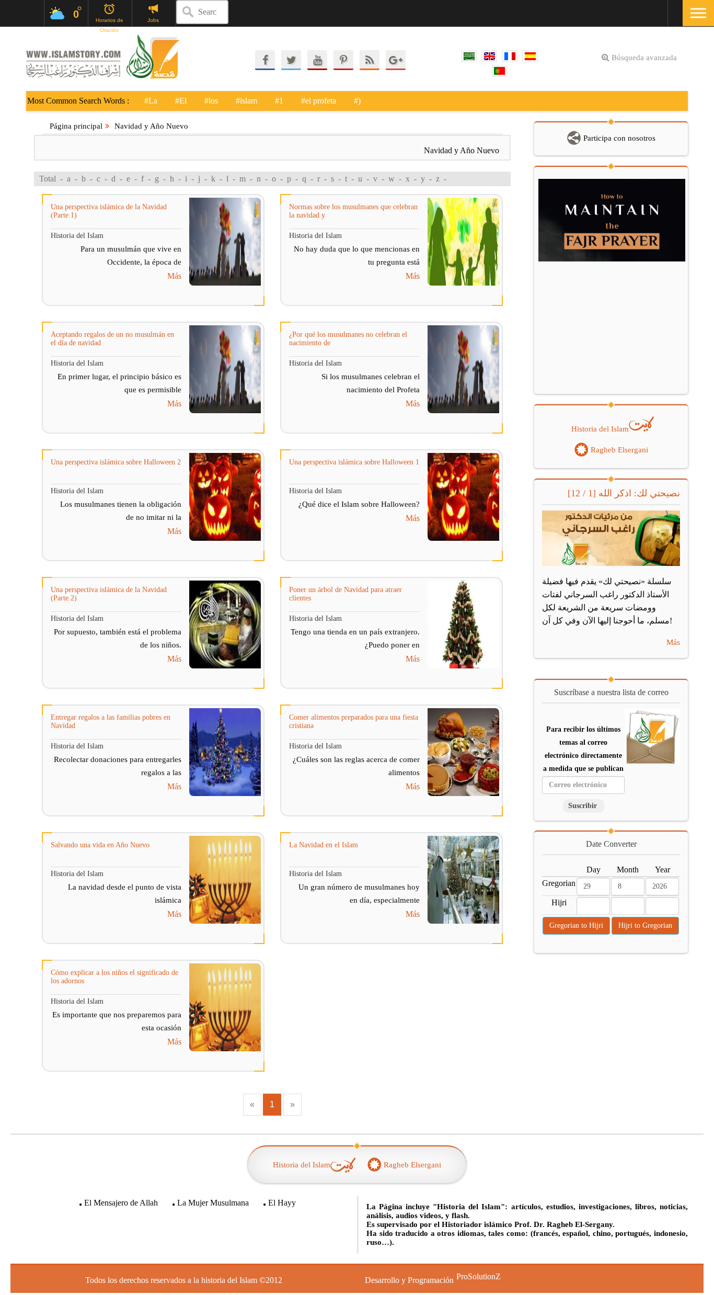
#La (150, 100)
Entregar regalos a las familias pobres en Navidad (110, 721)
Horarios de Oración (109, 20)
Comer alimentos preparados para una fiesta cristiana (353, 721)
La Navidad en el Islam (323, 845)
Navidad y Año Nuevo (151, 126)
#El (181, 100)
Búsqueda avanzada (644, 57)
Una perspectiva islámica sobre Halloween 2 (116, 462)
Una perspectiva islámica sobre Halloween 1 (354, 462)
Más (174, 275)
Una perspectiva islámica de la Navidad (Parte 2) (109, 594)
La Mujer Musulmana (213, 1202)
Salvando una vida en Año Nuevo (100, 845)
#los (211, 100)
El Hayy (282, 1202)
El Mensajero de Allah (121, 1202)
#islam (246, 100)
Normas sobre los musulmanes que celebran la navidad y (353, 211)
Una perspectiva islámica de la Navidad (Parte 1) (109, 211)
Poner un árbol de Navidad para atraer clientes (345, 594)
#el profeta (318, 100)
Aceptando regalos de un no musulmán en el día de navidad (112, 339)
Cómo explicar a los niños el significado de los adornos (114, 977)
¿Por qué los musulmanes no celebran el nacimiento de (348, 339)
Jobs (153, 20)
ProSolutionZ (472, 1276)
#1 (279, 100)
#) (357, 100)
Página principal (76, 126)
